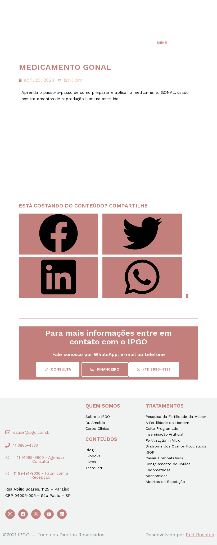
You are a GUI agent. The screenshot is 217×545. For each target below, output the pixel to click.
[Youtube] (49, 514)
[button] (57, 369)
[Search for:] (171, 42)
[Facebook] (23, 514)
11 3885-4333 (25, 445)
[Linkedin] (62, 514)
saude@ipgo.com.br (32, 432)
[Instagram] (10, 514)
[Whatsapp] (36, 514)
